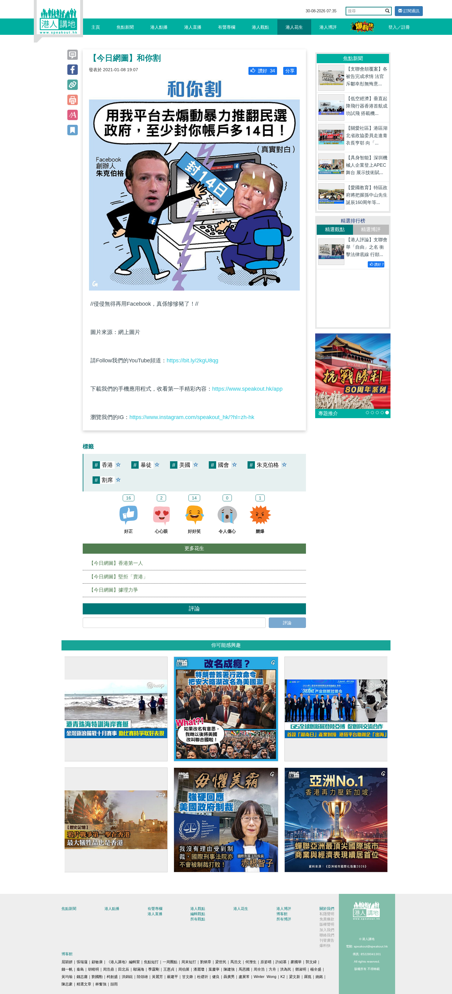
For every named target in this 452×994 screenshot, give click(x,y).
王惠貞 (168, 969)
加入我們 (326, 930)
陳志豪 (67, 984)
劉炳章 (205, 962)
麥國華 (296, 962)
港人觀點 (260, 27)
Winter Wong (265, 977)
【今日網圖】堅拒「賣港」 (118, 576)
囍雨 (114, 984)
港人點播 (159, 27)
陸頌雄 (142, 977)
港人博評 (328, 27)
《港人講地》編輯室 (123, 962)
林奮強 (100, 984)
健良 (216, 977)
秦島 (80, 969)
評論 (287, 622)
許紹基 (281, 962)
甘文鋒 (187, 977)
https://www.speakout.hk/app (247, 389)
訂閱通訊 (410, 11)
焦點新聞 (125, 27)
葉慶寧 (214, 969)
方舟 (272, 969)
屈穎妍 (67, 962)
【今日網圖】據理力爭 (113, 590)
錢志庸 (82, 977)
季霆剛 (153, 969)
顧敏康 (97, 962)
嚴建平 (172, 977)
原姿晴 (266, 962)
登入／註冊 (399, 27)
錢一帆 (67, 969)
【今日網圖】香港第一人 (116, 563)
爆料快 (325, 945)
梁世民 (220, 962)
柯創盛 (112, 977)
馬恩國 (244, 969)
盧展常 (244, 977)
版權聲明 (326, 924)
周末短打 (188, 962)
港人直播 (192, 27)
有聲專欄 (226, 27)
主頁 (95, 27)
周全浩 (259, 969)
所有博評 (283, 919)
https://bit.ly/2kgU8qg (192, 360)
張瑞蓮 (82, 962)
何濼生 (250, 962)
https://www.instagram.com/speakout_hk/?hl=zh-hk (191, 417)
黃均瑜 (67, 977)
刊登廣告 (326, 940)
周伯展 (183, 969)
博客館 (281, 914)
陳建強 (229, 969)
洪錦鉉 (127, 977)
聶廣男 (229, 977)
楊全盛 (315, 969)
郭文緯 (311, 962)
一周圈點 (170, 962)
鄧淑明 (300, 969)
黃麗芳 (157, 977)
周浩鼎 (108, 969)
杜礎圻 (202, 977)
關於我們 (326, 908)
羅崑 (307, 977)
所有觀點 (197, 919)
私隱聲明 (326, 914)
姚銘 (319, 977)
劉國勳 (97, 977)
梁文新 (294, 977)
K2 (282, 977)
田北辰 (123, 969)
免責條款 (326, 919)
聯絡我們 (326, 935)
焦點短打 (151, 962)
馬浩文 (235, 962)
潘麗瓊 (198, 969)
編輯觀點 (197, 914)
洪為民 (285, 969)
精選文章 (84, 984)
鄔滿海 (138, 969)
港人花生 (294, 27)
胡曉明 (93, 969)
